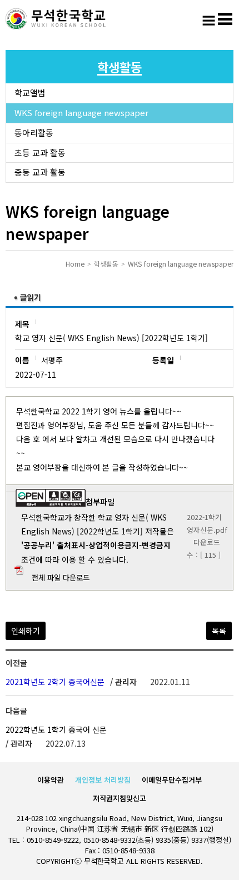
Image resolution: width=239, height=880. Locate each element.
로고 (56, 19)
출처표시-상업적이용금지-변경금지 (114, 545)
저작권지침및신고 (119, 798)
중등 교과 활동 (40, 172)
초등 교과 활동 (40, 152)
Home (75, 263)
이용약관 (50, 779)
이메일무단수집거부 (172, 779)
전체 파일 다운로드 (60, 577)
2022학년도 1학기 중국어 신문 (56, 729)
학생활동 (106, 263)
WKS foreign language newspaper (81, 112)
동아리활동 (33, 132)
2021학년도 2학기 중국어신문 (55, 681)
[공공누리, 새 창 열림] (51, 503)
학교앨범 (30, 92)
